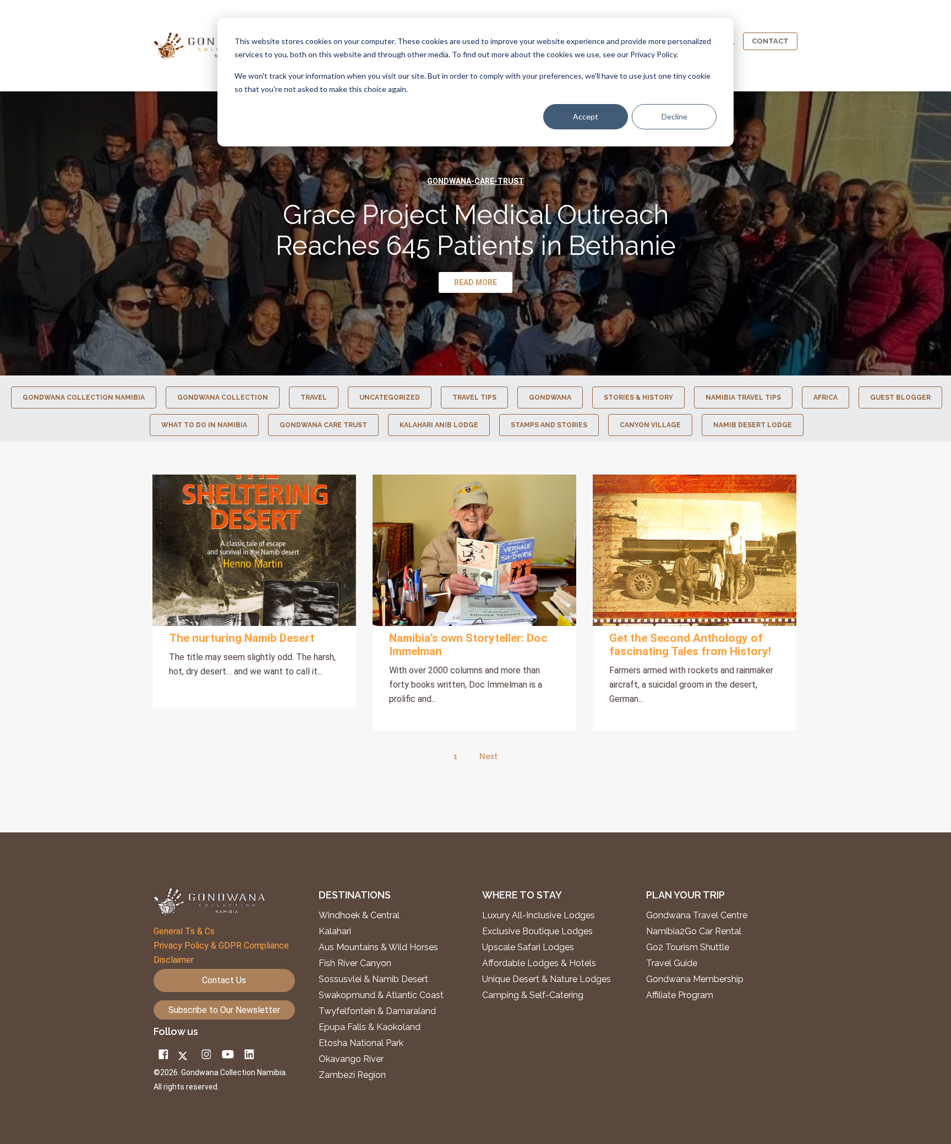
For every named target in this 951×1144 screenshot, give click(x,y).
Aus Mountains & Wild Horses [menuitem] (378, 947)
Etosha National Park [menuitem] (361, 1043)
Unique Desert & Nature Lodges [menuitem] (546, 979)
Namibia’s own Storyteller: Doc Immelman (468, 644)
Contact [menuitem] (770, 41)
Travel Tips (474, 397)
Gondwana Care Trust (323, 425)
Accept (585, 116)
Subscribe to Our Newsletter (224, 1010)
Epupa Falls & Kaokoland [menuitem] (369, 1027)
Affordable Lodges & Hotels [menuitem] (539, 963)
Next (488, 756)
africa (825, 397)
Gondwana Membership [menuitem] (695, 979)
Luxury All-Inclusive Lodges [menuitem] (538, 915)
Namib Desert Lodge (752, 425)
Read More (254, 550)
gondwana (550, 397)
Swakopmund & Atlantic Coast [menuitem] (381, 995)
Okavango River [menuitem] (351, 1059)
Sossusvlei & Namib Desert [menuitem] (373, 979)
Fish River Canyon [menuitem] (355, 963)
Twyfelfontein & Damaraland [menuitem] (377, 1011)
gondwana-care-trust (475, 181)
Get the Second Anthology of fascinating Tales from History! (690, 644)
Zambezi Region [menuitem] (352, 1075)
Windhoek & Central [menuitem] (359, 915)
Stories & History (638, 397)
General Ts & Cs (184, 931)
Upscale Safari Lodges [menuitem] (528, 947)
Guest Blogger (900, 397)
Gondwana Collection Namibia (84, 397)
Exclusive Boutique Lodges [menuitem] (538, 931)
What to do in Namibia (204, 425)
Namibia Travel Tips (743, 397)
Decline (674, 116)
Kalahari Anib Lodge (439, 425)
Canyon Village (650, 425)
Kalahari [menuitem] (335, 931)
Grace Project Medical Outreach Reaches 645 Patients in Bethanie (476, 230)
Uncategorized (389, 397)
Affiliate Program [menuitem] (679, 995)
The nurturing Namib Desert (241, 638)
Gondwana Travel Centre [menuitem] (696, 915)
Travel (313, 397)
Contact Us (224, 980)
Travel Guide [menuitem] (671, 963)
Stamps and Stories (549, 425)
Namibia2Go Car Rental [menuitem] (693, 931)
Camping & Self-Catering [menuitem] (532, 995)
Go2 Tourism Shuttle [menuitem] (687, 947)
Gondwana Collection (222, 397)
